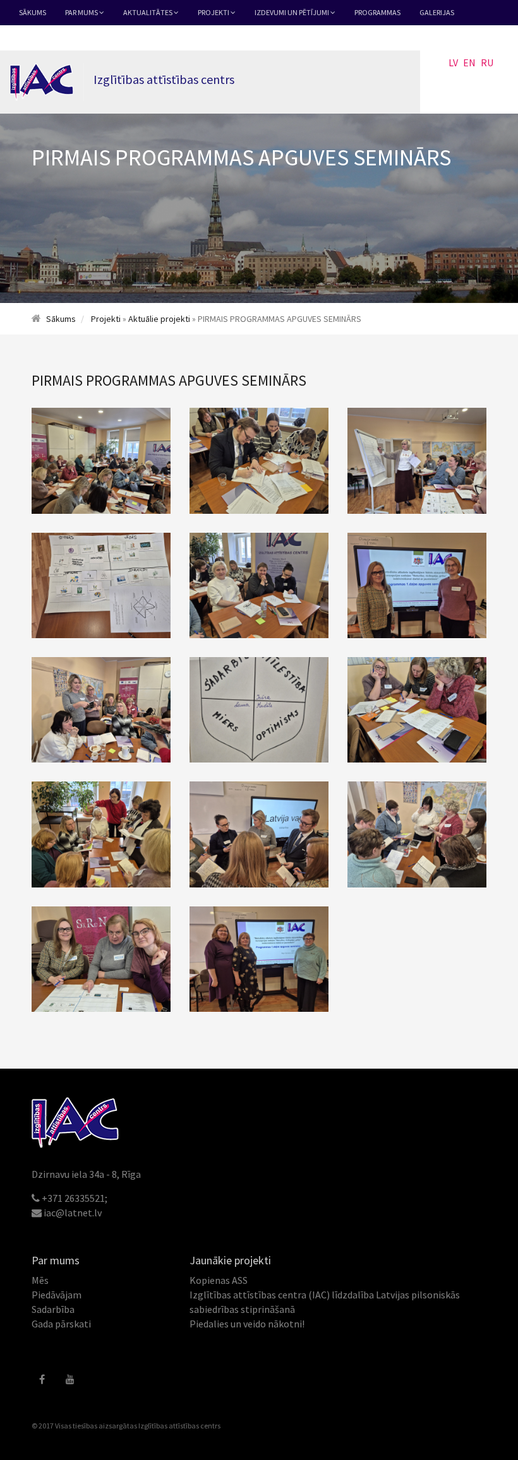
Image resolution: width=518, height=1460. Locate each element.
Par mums (82, 12)
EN (469, 62)
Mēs (40, 1280)
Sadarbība (53, 1309)
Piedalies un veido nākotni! (247, 1323)
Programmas (377, 12)
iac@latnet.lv (73, 1212)
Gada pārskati (61, 1323)
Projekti (214, 12)
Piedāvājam (56, 1294)
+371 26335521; (74, 1198)
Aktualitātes (148, 12)
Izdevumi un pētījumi (292, 12)
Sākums (32, 12)
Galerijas (436, 12)
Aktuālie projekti (159, 318)
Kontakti (36, 37)
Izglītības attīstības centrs (179, 1425)
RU (487, 62)
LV (453, 62)
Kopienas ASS (219, 1280)
